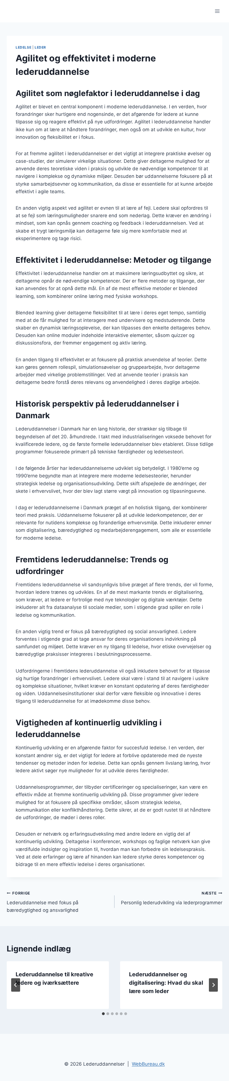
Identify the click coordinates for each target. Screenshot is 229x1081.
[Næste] (213, 985)
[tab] (103, 1013)
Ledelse (23, 47)
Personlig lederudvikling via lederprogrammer (171, 898)
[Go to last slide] (15, 985)
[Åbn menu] (217, 11)
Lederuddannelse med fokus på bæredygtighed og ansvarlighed (42, 902)
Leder (40, 47)
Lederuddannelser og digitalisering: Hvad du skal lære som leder (166, 982)
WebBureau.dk (148, 1064)
